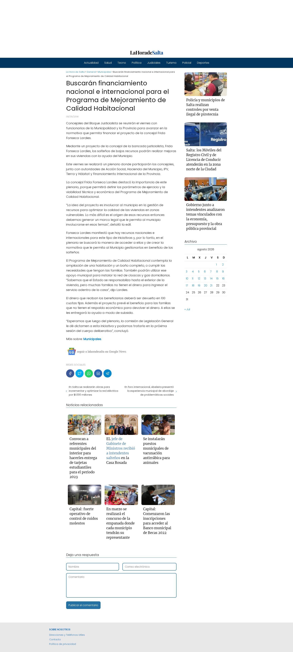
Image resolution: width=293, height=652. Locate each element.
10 (187, 279)
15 (217, 279)
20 (205, 286)
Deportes (203, 63)
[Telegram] (107, 373)
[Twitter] (79, 373)
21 (211, 286)
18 (193, 286)
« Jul (187, 309)
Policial (186, 63)
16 (223, 279)
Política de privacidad (62, 644)
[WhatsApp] (89, 373)
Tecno (122, 63)
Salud (108, 63)
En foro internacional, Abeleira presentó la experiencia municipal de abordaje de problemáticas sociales (149, 390)
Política (136, 63)
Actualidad (91, 63)
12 (199, 279)
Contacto (55, 639)
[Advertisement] (101, 23)
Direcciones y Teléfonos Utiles (67, 635)
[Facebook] (70, 373)
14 (211, 279)
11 (192, 279)
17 (187, 286)
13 (205, 279)
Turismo (171, 63)
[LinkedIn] (98, 373)
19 (199, 286)
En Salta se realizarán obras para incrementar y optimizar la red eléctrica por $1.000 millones (93, 390)
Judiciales (153, 63)
